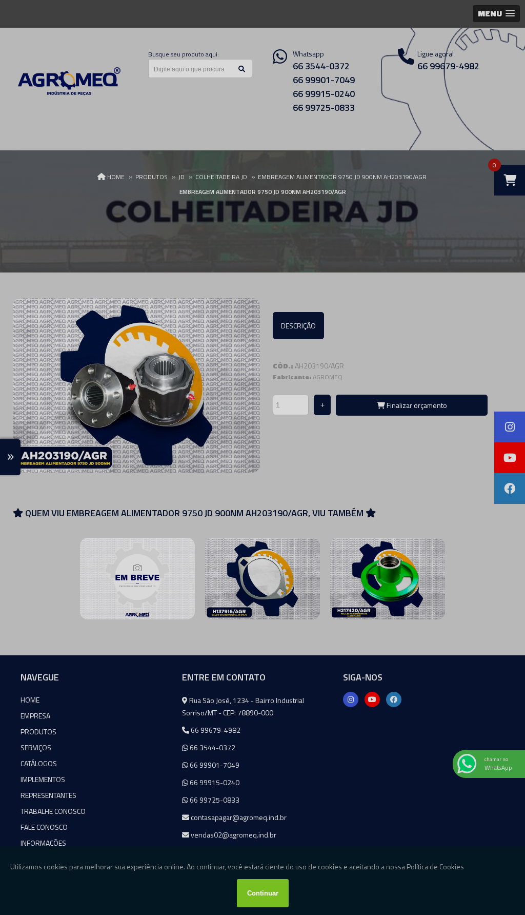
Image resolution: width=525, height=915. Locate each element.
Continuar (262, 893)
